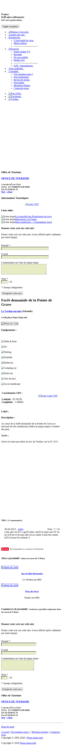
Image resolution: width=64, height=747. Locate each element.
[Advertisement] (32, 135)
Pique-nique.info (35, 737)
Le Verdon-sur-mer (11, 311)
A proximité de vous (24, 40)
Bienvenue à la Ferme (26, 219)
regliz (20, 529)
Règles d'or (19, 60)
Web (3, 192)
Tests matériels (15, 68)
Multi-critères (20, 43)
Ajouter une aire (16, 34)
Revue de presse (22, 79)
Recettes (18, 54)
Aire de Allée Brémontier (32, 573)
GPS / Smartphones (23, 65)
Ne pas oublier (21, 57)
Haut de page (7, 726)
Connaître (13, 71)
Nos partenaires (21, 77)
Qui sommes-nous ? (23, 74)
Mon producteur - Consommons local (33, 222)
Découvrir (13, 49)
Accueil (5, 732)
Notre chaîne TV (22, 51)
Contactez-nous (21, 88)
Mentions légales (22, 85)
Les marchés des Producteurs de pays (33, 216)
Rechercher (14, 37)
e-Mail (9, 192)
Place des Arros (32, 591)
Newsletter (19, 82)
